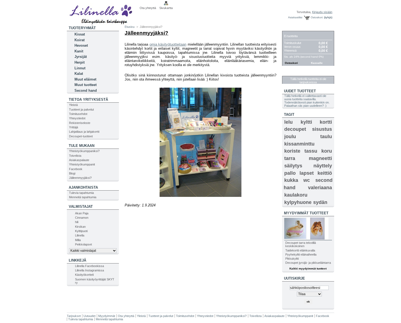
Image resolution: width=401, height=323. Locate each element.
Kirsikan (80, 226)
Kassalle (317, 62)
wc (306, 180)
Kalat (78, 74)
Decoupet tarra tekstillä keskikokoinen (300, 244)
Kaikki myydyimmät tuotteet (308, 268)
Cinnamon (81, 217)
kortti (326, 122)
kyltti (306, 122)
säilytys (293, 165)
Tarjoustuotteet (301, 73)
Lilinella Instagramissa (89, 270)
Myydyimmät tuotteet (306, 213)
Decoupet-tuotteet (81, 136)
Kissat (79, 34)
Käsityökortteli (84, 274)
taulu (326, 136)
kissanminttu (299, 144)
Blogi (72, 173)
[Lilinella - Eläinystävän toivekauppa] (103, 12)
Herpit (79, 62)
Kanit (78, 51)
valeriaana (320, 187)
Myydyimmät (106, 316)
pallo (290, 173)
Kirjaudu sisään (322, 12)
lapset (307, 173)
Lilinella (79, 235)
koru (326, 151)
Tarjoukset (74, 316)
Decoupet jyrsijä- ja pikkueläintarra (308, 262)
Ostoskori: (317, 17)
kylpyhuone (298, 202)
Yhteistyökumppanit (82, 164)
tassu (310, 151)
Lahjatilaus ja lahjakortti (84, 131)
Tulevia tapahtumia (81, 192)
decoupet (295, 129)
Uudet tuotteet (300, 91)
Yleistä (73, 104)
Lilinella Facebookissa (89, 266)
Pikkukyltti (292, 258)
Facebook (75, 169)
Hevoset (81, 45)
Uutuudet (89, 316)
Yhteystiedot (77, 118)
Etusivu (129, 26)
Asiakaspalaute (79, 160)
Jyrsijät (80, 57)
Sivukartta (166, 8)
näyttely (322, 165)
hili (76, 222)
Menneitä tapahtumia (82, 197)
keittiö (325, 173)
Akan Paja (81, 213)
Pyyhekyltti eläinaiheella (300, 254)
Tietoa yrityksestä (88, 99)
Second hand (85, 90)
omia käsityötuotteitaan (167, 44)
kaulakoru (295, 195)
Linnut (79, 68)
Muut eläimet (85, 79)
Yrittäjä (73, 127)
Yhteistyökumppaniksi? (84, 151)
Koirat (79, 40)
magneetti (320, 158)
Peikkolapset (83, 244)
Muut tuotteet (85, 85)
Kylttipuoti (81, 231)
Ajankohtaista (83, 187)
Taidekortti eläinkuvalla (300, 250)
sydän (320, 202)
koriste (292, 151)
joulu (290, 136)
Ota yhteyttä (148, 8)
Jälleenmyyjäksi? (80, 177)
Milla (78, 240)
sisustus (322, 129)
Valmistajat (81, 207)
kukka (291, 180)
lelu (288, 122)
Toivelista (75, 155)
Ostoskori (294, 28)
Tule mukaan (81, 146)
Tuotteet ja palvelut (81, 109)
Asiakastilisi (295, 17)
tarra (289, 158)
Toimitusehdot (78, 113)
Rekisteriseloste (79, 123)
